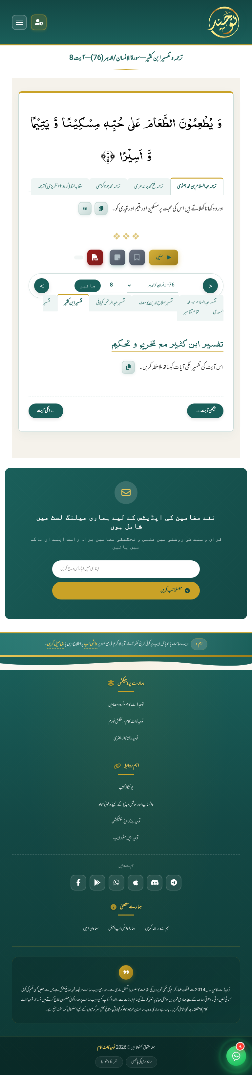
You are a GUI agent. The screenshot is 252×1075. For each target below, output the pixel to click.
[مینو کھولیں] (19, 22)
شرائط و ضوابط (109, 1062)
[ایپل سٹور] (135, 883)
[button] (236, 1059)
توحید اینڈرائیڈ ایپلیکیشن (126, 821)
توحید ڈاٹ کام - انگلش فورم (126, 722)
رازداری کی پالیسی (141, 1062)
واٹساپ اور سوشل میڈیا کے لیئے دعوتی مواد (126, 804)
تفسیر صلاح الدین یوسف (156, 303)
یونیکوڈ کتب (126, 788)
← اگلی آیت (46, 410)
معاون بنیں (90, 928)
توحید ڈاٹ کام (106, 1047)
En (85, 208)
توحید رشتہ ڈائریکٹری (126, 738)
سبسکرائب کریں (171, 590)
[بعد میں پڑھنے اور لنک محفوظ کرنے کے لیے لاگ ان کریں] (137, 257)
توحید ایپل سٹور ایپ (126, 838)
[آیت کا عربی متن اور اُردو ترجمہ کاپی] (101, 208)
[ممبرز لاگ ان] (39, 22)
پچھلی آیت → (205, 410)
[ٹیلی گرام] (173, 883)
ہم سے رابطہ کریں (157, 928)
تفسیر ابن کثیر (73, 303)
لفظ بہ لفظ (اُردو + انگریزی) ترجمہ (60, 186)
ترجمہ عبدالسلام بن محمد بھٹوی (197, 186)
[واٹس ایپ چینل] (116, 883)
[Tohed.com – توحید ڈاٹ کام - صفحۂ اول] (223, 22)
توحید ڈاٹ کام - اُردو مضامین (126, 705)
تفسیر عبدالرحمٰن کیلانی (110, 303)
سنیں (159, 257)
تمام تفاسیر (191, 312)
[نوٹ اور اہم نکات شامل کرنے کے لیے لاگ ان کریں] (117, 257)
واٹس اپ (90, 644)
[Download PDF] (95, 257)
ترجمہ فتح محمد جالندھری (148, 186)
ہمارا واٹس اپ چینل (121, 928)
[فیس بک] (78, 883)
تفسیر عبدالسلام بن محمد (202, 303)
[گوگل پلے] (97, 883)
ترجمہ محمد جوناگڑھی (108, 186)
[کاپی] (128, 367)
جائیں (87, 285)
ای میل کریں (55, 644)
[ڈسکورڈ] (154, 883)
